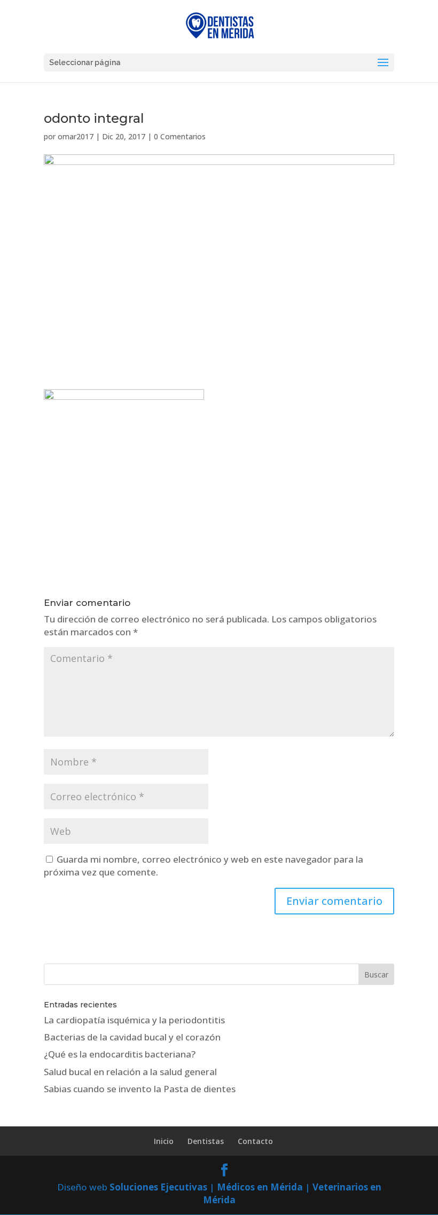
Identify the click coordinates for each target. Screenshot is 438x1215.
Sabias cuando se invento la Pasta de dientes (140, 1089)
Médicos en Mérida (260, 1187)
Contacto (255, 1141)
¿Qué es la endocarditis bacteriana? (119, 1054)
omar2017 (75, 136)
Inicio (164, 1141)
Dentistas (205, 1141)
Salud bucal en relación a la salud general (130, 1072)
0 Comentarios (180, 136)
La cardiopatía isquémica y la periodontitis (134, 1020)
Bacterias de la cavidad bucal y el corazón (132, 1037)
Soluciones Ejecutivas (158, 1187)
